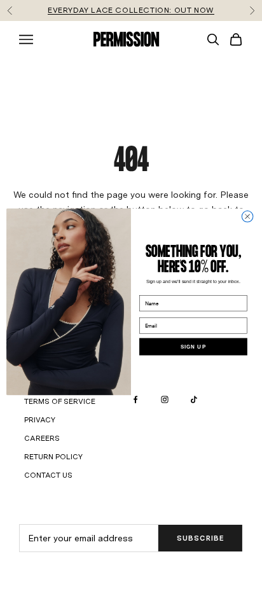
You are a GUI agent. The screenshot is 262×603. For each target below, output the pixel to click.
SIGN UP (193, 346)
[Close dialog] (247, 216)
